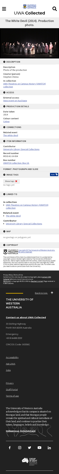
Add (53, 174)
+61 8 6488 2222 (14, 338)
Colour (6, 121)
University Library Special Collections (24, 223)
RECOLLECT (7, 281)
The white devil (13, 215)
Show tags (9, 181)
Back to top (41, 293)
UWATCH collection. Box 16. (16, 163)
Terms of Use (18, 275)
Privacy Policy (8, 275)
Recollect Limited (37, 281)
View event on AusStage (15, 100)
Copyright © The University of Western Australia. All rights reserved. (36, 251)
